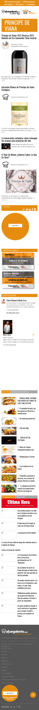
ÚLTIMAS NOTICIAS (8, 497)
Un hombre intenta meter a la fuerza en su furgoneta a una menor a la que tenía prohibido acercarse (27, 584)
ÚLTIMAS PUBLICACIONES (20, 392)
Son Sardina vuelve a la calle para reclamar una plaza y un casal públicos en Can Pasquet (27, 514)
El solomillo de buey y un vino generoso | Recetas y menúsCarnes (27, 411)
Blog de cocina (6, 648)
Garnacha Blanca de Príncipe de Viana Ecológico (18, 88)
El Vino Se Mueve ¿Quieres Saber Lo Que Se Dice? (19, 156)
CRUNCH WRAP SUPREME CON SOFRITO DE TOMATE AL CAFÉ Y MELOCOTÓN (27, 401)
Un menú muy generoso (27, 418)
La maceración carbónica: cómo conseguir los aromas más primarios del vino (20, 139)
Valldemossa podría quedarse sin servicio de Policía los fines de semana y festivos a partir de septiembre (27, 597)
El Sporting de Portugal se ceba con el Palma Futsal (26, 524)
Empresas (5, 661)
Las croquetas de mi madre (25, 467)
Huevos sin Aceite (8, 683)
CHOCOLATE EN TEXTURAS (24, 438)
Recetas (4, 651)
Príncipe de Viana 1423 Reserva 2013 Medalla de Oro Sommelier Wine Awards (19, 37)
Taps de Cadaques (8, 676)
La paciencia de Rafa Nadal (27, 532)
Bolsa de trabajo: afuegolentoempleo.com (26, 448)
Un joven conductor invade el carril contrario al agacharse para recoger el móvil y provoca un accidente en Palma (27, 610)
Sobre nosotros (7, 664)
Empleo (4, 670)
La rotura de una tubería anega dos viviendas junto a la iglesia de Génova (19, 543)
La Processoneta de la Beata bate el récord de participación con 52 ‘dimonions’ (27, 559)
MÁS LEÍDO (6, 392)
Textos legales (7, 673)
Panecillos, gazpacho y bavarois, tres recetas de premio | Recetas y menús (26, 478)
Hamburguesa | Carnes (27, 456)
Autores (4, 658)
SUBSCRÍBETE (15, 225)
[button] (3, 333)
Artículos (4, 655)
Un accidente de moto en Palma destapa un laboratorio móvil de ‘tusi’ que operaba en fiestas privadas (27, 571)
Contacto (5, 667)
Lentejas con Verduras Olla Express (14, 679)
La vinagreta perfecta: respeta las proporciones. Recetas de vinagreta (27, 488)
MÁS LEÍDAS (21, 497)
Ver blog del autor (12, 313)
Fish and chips (24, 428)
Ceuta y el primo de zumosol (11, 550)
